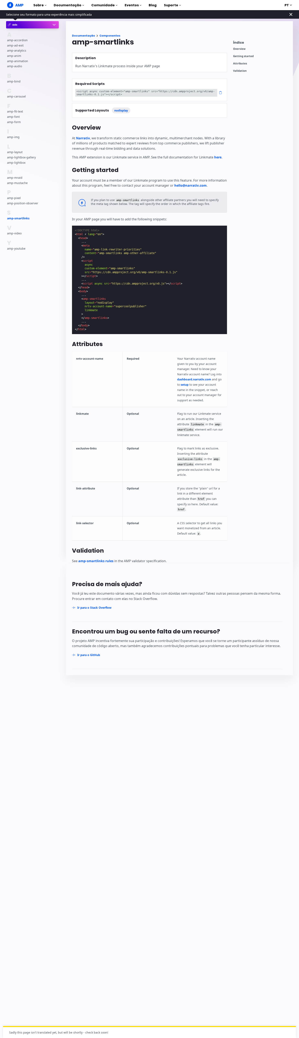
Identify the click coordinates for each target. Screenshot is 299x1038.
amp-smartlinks (18, 218)
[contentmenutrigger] (261, 43)
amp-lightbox (16, 163)
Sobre (38, 5)
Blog (153, 5)
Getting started (243, 56)
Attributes (240, 63)
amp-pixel (14, 198)
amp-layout (15, 152)
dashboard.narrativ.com (194, 379)
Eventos (132, 5)
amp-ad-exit (15, 45)
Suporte (171, 5)
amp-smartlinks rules (95, 561)
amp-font (13, 117)
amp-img (13, 137)
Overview (239, 49)
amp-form (14, 122)
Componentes (109, 36)
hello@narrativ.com (190, 185)
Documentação (67, 5)
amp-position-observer (22, 203)
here (218, 157)
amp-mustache (17, 183)
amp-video (14, 233)
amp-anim (14, 56)
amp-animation (17, 61)
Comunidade (103, 5)
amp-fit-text (15, 112)
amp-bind (14, 81)
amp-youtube (16, 248)
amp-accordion (17, 40)
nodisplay (121, 110)
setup (185, 384)
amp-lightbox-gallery (21, 157)
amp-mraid (14, 178)
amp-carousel (16, 96)
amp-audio (14, 66)
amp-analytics (16, 51)
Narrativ (83, 138)
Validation (240, 71)
